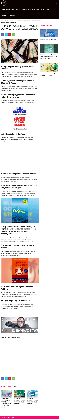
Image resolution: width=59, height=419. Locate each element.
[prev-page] (2, 408)
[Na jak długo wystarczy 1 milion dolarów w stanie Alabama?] (19, 393)
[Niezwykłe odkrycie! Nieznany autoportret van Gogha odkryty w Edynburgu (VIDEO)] (49, 48)
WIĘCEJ (16, 386)
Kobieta (30, 9)
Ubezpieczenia (45, 9)
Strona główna (4, 20)
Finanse (4, 15)
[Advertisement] (19, 155)
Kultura (7, 22)
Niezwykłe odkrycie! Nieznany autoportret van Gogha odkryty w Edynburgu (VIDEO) (48, 56)
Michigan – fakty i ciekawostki (48, 39)
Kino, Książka (12, 22)
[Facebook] (2, 34)
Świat (8, 9)
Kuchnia (36, 9)
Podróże (24, 9)
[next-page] (4, 408)
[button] (56, 3)
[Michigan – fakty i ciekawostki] (49, 33)
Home (3, 9)
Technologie (11, 15)
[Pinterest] (9, 34)
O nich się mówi (15, 9)
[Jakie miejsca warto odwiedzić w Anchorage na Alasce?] (49, 67)
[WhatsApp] (13, 34)
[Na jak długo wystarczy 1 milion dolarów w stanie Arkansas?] (32, 393)
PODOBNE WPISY (6, 386)
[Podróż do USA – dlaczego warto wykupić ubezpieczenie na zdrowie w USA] (6, 393)
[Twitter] (6, 34)
